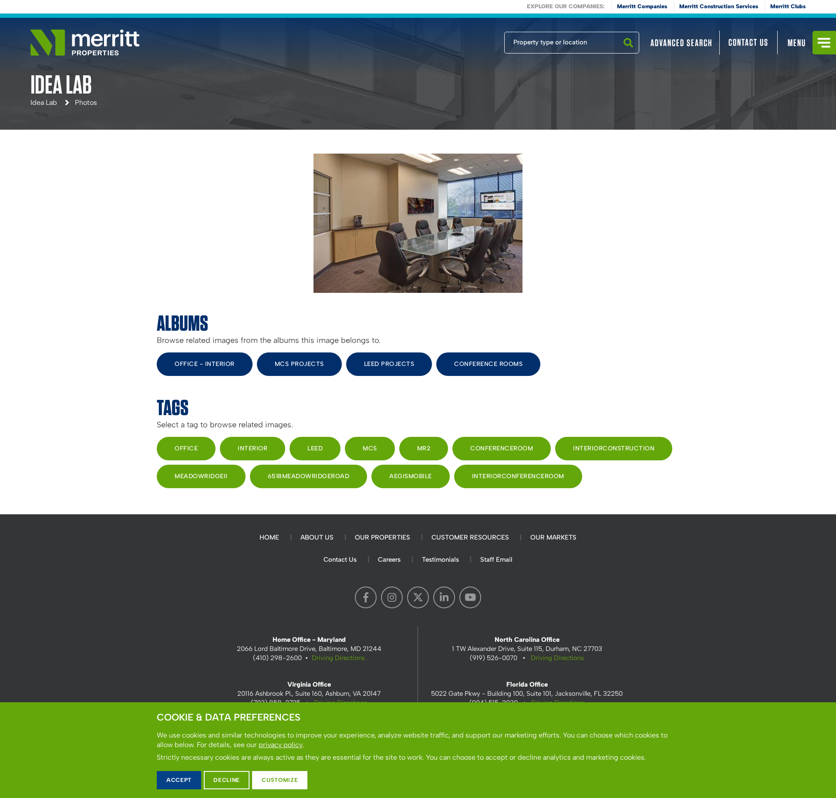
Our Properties (382, 537)
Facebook (366, 597)
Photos (86, 102)
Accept (179, 780)
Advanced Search (681, 42)
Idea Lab (43, 102)
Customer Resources (470, 537)
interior (252, 448)
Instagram (392, 597)
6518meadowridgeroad (309, 476)
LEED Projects (389, 364)
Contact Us (748, 42)
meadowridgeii (201, 476)
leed (315, 448)
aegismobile (410, 476)
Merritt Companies (642, 6)
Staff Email (496, 559)
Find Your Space (475, 40)
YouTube (470, 597)
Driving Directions (338, 658)
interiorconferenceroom (518, 476)
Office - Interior (205, 364)
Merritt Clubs (788, 6)
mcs (370, 448)
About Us (317, 537)
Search (628, 53)
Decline (226, 780)
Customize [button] (280, 780)
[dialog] (418, 750)
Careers (389, 559)
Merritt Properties (84, 43)
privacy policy (281, 745)
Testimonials (440, 559)
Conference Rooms (488, 364)
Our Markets (553, 537)
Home (269, 537)
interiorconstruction (613, 448)
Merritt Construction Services (718, 6)
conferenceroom (501, 448)
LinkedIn (444, 597)
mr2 (424, 448)
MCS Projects (299, 364)
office (186, 448)
